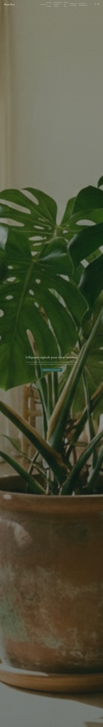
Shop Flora (9, 4)
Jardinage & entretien (49, 4)
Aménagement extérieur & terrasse (58, 4)
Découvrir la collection (51, 370)
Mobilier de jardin (66, 4)
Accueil (42, 4)
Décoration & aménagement (83, 4)
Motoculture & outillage (73, 4)
